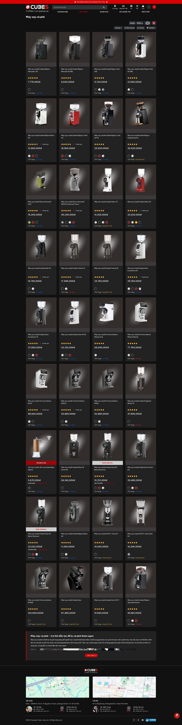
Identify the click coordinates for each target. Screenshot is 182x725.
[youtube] (142, 720)
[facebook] (133, 720)
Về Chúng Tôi (124, 12)
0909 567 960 (40, 709)
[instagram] (138, 720)
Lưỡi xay (118, 28)
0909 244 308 (73, 709)
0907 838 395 (106, 709)
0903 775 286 (139, 709)
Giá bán (151, 28)
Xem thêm (90, 655)
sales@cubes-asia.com (42, 711)
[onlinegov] (151, 720)
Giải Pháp (146, 12)
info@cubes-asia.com (75, 711)
